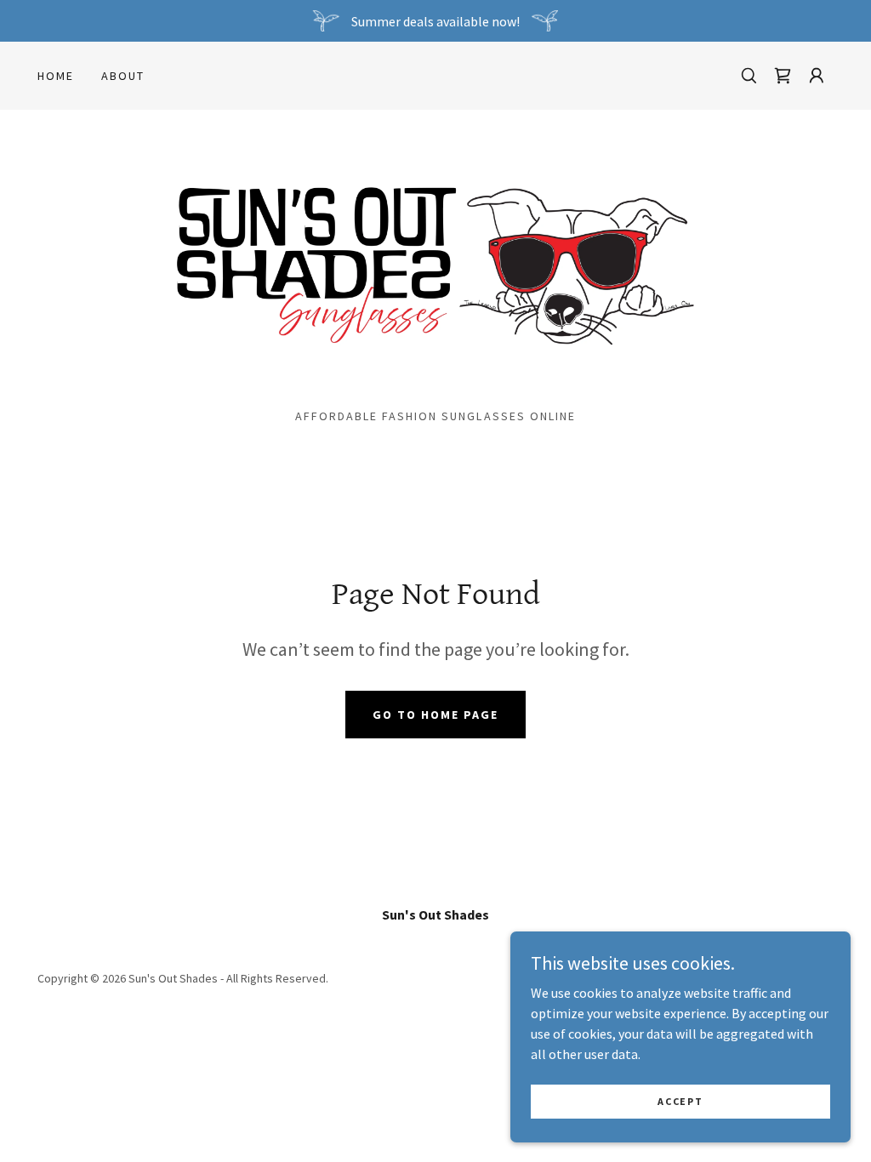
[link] (783, 76)
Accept (680, 1101)
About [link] (123, 75)
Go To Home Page (435, 714)
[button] (817, 76)
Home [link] (55, 75)
